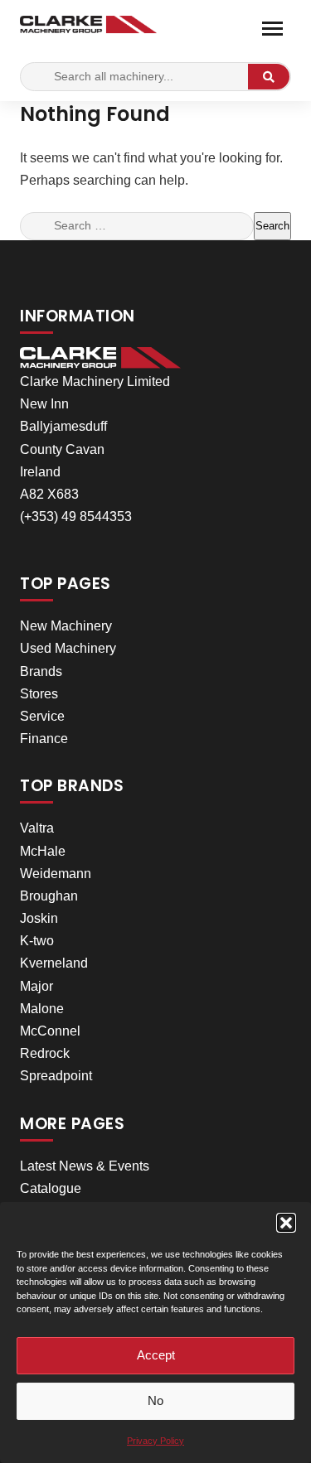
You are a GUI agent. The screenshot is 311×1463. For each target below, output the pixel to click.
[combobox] (137, 226)
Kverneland (54, 963)
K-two (37, 941)
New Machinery (66, 626)
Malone (42, 1009)
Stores (39, 694)
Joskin (39, 918)
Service (42, 716)
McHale (43, 851)
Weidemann (55, 874)
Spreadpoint (56, 1076)
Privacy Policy (155, 1441)
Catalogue (50, 1188)
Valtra (37, 828)
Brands (41, 671)
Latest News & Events (84, 1166)
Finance (44, 739)
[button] (286, 1222)
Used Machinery (68, 648)
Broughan (49, 896)
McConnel (50, 1031)
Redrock (45, 1053)
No (155, 1400)
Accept (156, 1355)
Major (36, 986)
